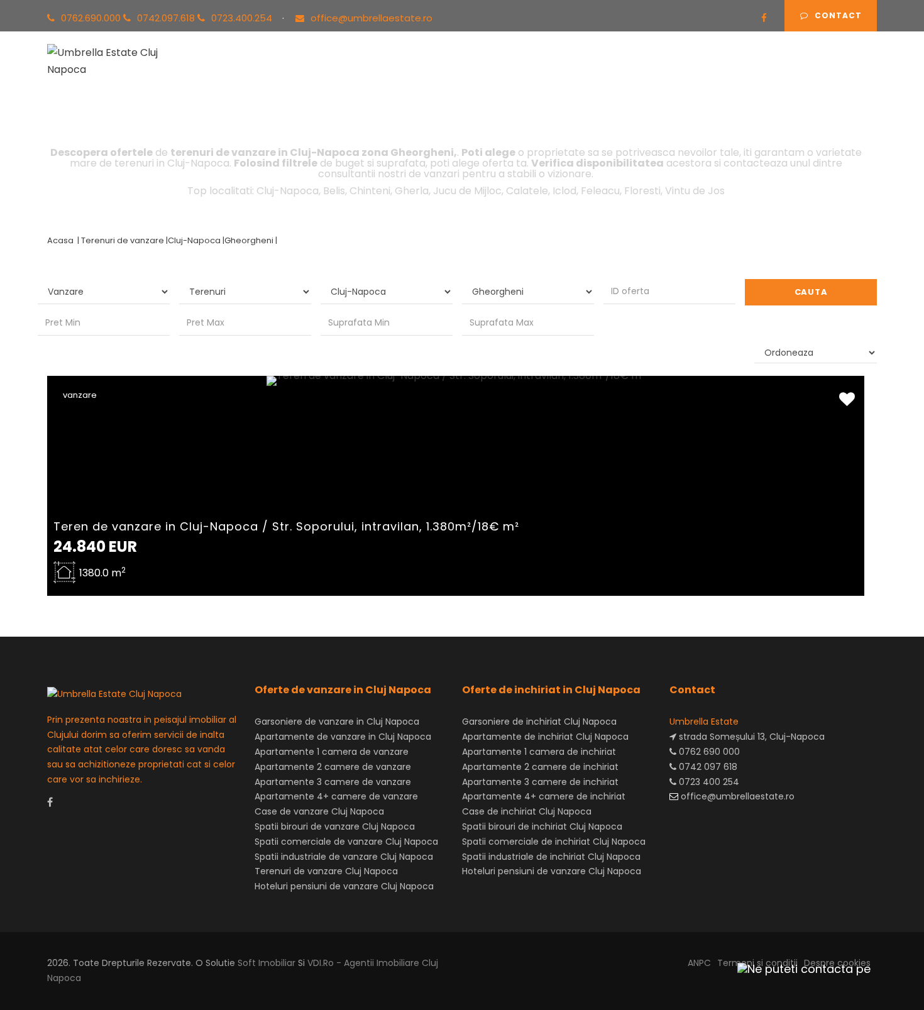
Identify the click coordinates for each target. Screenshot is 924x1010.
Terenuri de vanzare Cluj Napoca (326, 871)
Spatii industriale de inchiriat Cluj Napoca (551, 856)
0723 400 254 (707, 782)
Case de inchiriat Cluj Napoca (526, 811)
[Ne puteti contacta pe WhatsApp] (798, 969)
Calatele (527, 191)
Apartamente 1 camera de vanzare (332, 751)
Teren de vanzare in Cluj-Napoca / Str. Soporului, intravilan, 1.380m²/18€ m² (286, 526)
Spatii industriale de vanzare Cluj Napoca (344, 856)
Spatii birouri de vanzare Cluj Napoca (335, 826)
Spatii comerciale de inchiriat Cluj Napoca (554, 841)
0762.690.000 (92, 18)
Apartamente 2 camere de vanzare (333, 766)
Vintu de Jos (695, 191)
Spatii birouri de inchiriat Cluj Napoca (542, 826)
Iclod (564, 191)
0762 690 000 (708, 751)
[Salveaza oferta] (847, 399)
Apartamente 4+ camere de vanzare (336, 796)
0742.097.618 (167, 18)
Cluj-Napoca (287, 191)
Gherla (412, 191)
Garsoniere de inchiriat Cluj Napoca (539, 721)
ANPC (699, 963)
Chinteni (369, 191)
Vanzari (310, 74)
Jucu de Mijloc (467, 191)
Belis (334, 191)
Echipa (574, 74)
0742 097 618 (706, 766)
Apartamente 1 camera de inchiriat (539, 751)
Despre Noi (638, 74)
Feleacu (600, 191)
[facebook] (764, 18)
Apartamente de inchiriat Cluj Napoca (545, 736)
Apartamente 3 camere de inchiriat (540, 782)
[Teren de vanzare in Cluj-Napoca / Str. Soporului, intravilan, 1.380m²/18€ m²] (456, 380)
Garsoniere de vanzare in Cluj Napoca (337, 721)
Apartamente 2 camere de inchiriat (540, 766)
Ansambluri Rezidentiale (475, 74)
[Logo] (115, 59)
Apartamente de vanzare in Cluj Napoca (343, 736)
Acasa (254, 74)
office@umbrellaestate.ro (371, 18)
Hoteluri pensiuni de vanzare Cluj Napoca (344, 886)
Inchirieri (370, 74)
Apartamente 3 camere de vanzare (333, 782)
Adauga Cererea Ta (813, 74)
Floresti (642, 191)
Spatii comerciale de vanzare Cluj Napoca (346, 841)
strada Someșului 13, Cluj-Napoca (750, 736)
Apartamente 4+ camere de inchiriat (543, 796)
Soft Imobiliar (266, 963)
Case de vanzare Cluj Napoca (319, 811)
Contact (838, 15)
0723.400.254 (243, 18)
